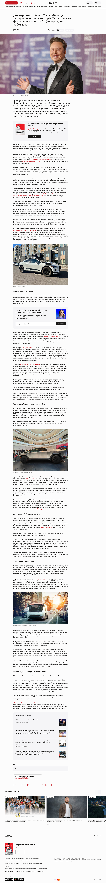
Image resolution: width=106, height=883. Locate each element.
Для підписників (10, 6)
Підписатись (61, 323)
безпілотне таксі (32, 784)
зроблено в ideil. (96, 879)
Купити (34, 136)
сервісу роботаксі (42, 579)
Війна (51, 6)
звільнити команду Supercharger (30, 364)
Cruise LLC (24, 784)
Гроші (31, 6)
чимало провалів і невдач (52, 336)
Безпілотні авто (41, 784)
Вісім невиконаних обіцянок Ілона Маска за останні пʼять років (35, 720)
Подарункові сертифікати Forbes (35, 871)
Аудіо (99, 6)
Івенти (17, 860)
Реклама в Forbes (9, 871)
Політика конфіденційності (12, 863)
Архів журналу (43, 868)
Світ (55, 6)
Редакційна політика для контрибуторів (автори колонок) (20, 868)
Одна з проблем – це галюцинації (24, 703)
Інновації (37, 6)
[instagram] (94, 835)
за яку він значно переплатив (41, 159)
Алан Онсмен (16, 29)
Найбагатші (82, 6)
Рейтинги (74, 6)
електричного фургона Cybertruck (32, 161)
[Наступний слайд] (99, 792)
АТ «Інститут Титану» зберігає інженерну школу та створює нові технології (25, 820)
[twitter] (87, 835)
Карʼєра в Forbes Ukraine (32, 858)
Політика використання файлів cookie (32, 863)
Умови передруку (25, 860)
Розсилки (35, 860)
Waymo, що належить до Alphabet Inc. (25, 230)
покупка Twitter (28, 347)
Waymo (19, 784)
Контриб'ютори (92, 6)
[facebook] (91, 835)
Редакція (28, 866)
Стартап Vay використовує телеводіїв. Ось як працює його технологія (33, 742)
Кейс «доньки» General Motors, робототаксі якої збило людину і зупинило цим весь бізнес (35, 753)
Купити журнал (25, 2)
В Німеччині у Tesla (47, 527)
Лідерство (67, 6)
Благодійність (20, 871)
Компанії (25, 6)
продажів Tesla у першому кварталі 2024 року (27, 509)
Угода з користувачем (18, 858)
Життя (60, 6)
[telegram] (97, 835)
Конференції (35, 2)
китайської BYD (30, 478)
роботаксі (48, 784)
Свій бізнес (44, 6)
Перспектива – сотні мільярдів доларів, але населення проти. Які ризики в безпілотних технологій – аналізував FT (35, 732)
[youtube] (100, 835)
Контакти (7, 858)
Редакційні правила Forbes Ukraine (14, 866)
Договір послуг (9, 860)
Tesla (15, 784)
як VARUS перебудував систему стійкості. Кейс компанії (64, 820)
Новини (18, 6)
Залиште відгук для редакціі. (22, 778)
